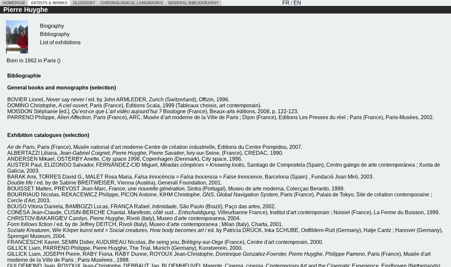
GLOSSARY (84, 3)
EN (297, 3)
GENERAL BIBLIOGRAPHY (193, 3)
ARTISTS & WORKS (49, 3)
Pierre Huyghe (25, 9)
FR (286, 3)
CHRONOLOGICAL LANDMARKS (131, 3)
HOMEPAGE (14, 3)
